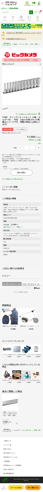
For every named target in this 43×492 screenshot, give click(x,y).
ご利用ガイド (7, 441)
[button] (36, 320)
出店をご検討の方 (8, 469)
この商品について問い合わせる (27, 114)
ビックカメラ (9, 64)
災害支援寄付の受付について (16, 39)
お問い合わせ (7, 449)
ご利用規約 (6, 461)
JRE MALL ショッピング (6, 44)
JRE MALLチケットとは (10, 457)
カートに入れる (16, 487)
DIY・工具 (34, 44)
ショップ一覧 (7, 445)
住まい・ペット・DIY (21, 44)
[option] (21, 85)
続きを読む (21, 173)
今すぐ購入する (32, 487)
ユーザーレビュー (12, 284)
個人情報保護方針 (8, 473)
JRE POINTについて (9, 453)
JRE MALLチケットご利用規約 (12, 465)
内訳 (39, 143)
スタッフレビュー (31, 284)
